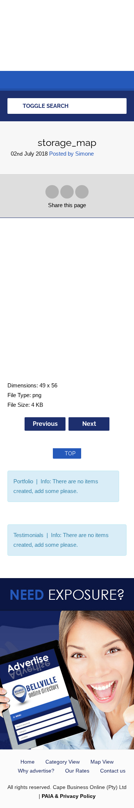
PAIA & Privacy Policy (69, 796)
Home (27, 762)
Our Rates (77, 771)
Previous (45, 423)
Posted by (71, 153)
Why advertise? (36, 771)
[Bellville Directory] (67, 35)
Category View (62, 762)
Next (89, 423)
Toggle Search (44, 106)
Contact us (112, 771)
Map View (102, 762)
